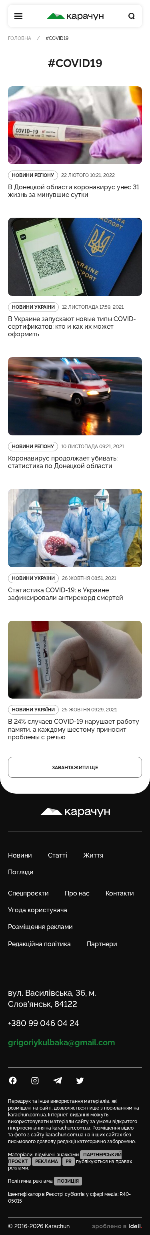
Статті (57, 855)
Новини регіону (33, 175)
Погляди (21, 872)
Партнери (102, 944)
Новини (20, 855)
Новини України (33, 307)
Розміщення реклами (40, 927)
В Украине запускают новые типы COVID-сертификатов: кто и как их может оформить (72, 326)
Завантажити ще (75, 767)
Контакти (120, 893)
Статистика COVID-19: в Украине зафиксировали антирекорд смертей (65, 594)
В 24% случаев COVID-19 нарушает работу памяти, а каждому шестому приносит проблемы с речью (73, 729)
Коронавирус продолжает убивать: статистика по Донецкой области (63, 462)
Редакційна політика (39, 944)
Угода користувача (37, 910)
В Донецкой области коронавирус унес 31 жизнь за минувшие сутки (73, 191)
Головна (19, 38)
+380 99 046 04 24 (43, 1023)
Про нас (77, 893)
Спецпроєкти (28, 893)
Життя (93, 855)
